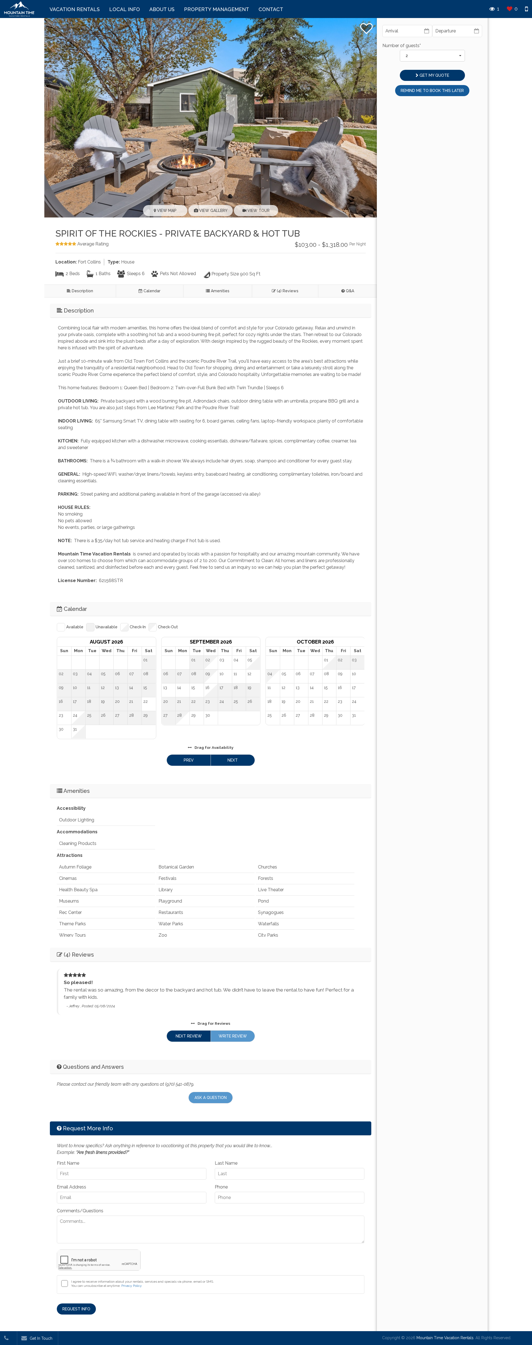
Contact (271, 9)
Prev (189, 760)
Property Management (216, 9)
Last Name (226, 1163)
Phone (221, 1187)
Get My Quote (433, 75)
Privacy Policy (131, 1286)
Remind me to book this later (432, 90)
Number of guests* (401, 45)
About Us (162, 9)
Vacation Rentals (75, 9)
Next (232, 760)
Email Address (71, 1187)
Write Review (233, 1036)
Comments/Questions (80, 1210)
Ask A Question (211, 1097)
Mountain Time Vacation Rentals (445, 1338)
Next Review (189, 1036)
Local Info (124, 9)
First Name (68, 1163)
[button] (432, 56)
